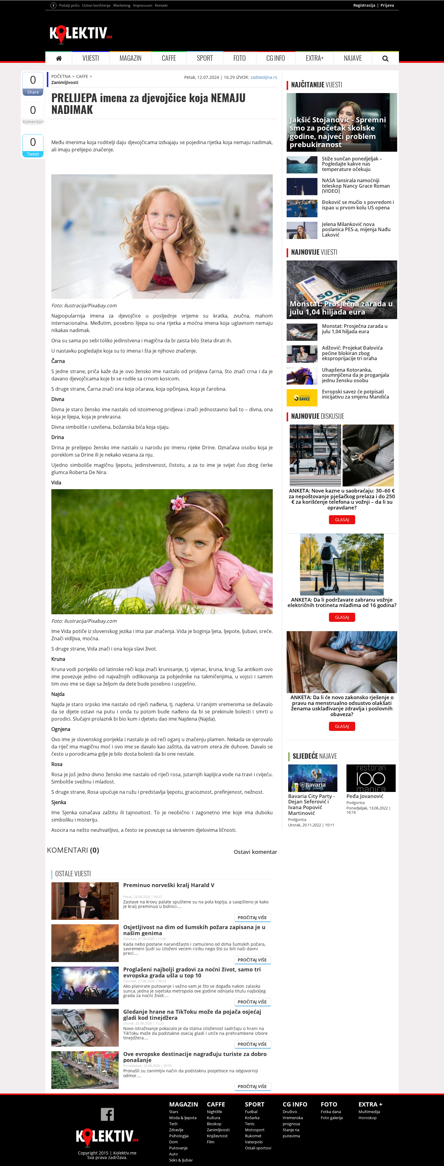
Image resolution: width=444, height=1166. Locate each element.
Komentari (33, 121)
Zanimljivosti (64, 82)
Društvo (290, 1111)
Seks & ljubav (181, 1160)
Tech (173, 1123)
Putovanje (178, 1148)
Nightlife (214, 1111)
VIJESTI (90, 58)
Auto (173, 1154)
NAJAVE (353, 58)
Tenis (249, 1123)
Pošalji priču (69, 5)
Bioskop (214, 1123)
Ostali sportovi (258, 1148)
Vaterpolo (254, 1142)
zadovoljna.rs (263, 77)
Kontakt (161, 5)
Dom (173, 1142)
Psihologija (178, 1136)
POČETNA (61, 76)
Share (33, 92)
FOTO (239, 58)
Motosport (255, 1129)
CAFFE (169, 58)
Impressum (142, 5)
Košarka (252, 1117)
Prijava (387, 5)
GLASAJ (342, 519)
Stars (173, 1111)
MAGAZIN (130, 58)
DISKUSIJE (317, 416)
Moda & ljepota (183, 1117)
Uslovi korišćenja (96, 5)
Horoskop (368, 1117)
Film (210, 1142)
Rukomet (253, 1136)
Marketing (121, 5)
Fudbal (251, 1111)
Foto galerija (332, 1117)
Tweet (33, 154)
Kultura (213, 1117)
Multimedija (369, 1111)
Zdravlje (176, 1129)
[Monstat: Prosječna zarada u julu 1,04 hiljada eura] (342, 289)
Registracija (364, 5)
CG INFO (275, 58)
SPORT (205, 58)
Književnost (217, 1136)
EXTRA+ (314, 58)
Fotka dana (331, 1111)
